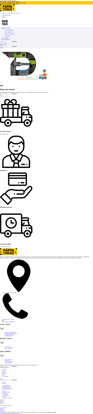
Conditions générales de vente (11, 333)
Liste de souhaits (8, 362)
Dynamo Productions (9, 365)
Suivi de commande (9, 347)
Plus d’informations (8, 413)
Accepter (18, 413)
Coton (4, 370)
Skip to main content (12, 0)
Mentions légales (8, 335)
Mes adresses (7, 360)
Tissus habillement (8, 32)
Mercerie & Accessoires (10, 34)
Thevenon (5, 373)
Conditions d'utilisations (10, 334)
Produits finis (7, 36)
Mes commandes (8, 359)
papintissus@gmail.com (10, 321)
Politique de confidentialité (10, 332)
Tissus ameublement (9, 30)
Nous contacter (8, 348)
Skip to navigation (4, 0)
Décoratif (4, 369)
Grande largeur (6, 376)
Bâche (4, 374)
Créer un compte (3, 407)
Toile (4, 375)
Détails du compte (8, 361)
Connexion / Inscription (7, 397)
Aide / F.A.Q (7, 346)
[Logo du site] (7, 10)
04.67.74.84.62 (10, 319)
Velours (4, 371)
